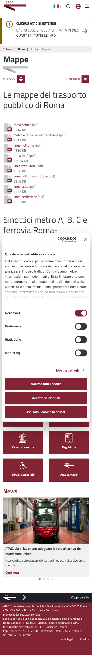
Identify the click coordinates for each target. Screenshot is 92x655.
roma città (20, 155)
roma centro (22, 124)
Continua (12, 572)
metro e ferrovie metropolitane (35, 135)
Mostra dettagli (67, 370)
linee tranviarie (24, 165)
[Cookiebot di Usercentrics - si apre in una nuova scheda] (58, 239)
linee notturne (23, 145)
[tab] (40, 579)
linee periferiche (25, 196)
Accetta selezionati (46, 398)
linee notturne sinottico (30, 176)
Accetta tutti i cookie (46, 384)
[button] (57, 6)
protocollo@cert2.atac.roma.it (21, 614)
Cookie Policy (76, 297)
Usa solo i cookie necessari (46, 412)
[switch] (81, 326)
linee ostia (20, 186)
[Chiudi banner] (85, 239)
